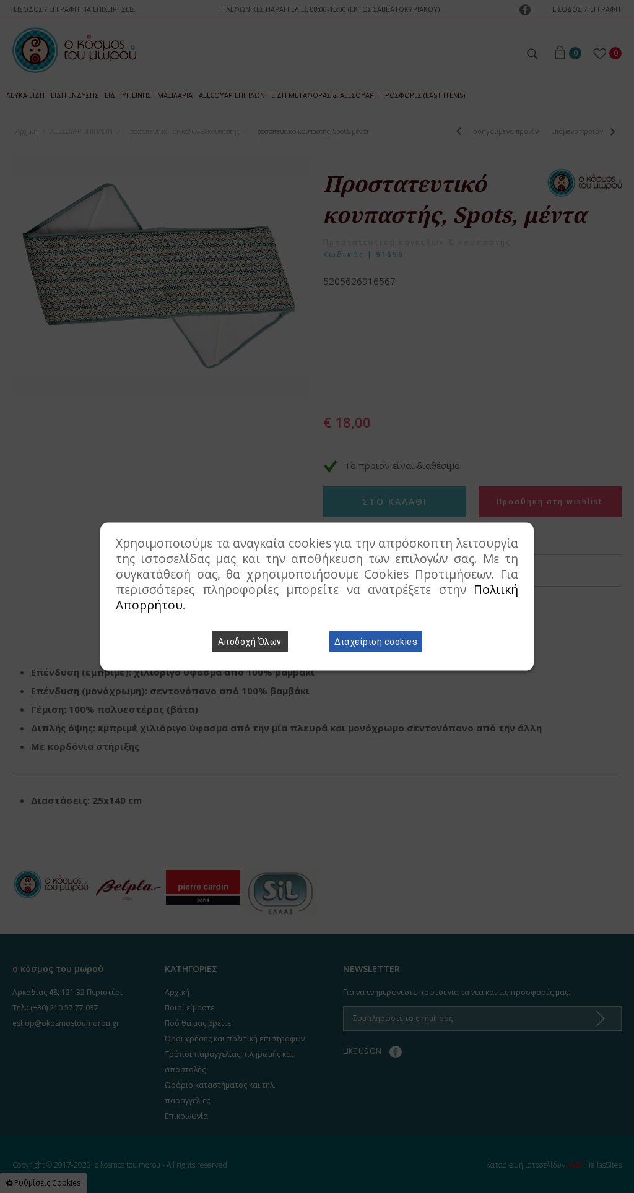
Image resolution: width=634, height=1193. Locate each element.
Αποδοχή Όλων (250, 642)
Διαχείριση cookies (375, 642)
